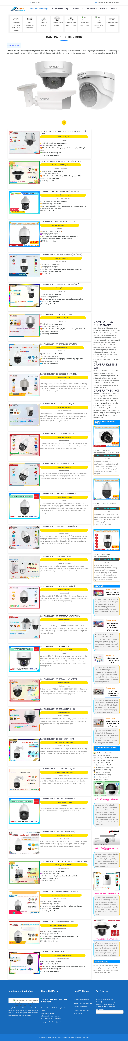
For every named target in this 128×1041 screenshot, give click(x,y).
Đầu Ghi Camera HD (102, 777)
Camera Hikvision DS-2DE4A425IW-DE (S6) (58, 679)
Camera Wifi (90, 9)
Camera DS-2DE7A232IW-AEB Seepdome (57, 921)
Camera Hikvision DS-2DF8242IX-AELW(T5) (58, 344)
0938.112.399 (36, 3)
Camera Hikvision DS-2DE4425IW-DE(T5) (57, 739)
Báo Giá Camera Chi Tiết (102, 328)
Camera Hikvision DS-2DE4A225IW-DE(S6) (58, 709)
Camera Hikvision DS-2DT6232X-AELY (56, 314)
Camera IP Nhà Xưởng (81, 1007)
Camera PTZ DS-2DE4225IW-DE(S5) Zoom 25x (59, 191)
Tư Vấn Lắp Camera (80, 1014)
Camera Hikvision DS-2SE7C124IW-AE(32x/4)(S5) (61, 254)
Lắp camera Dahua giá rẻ (105, 760)
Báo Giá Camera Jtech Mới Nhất (112, 594)
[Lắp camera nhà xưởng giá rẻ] (18, 11)
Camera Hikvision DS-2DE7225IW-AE (55, 556)
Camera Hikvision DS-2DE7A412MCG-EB (57, 463)
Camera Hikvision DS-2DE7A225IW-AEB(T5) (58, 526)
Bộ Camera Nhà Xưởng (60, 9)
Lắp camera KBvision (103, 755)
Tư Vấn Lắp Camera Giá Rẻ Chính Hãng (113, 693)
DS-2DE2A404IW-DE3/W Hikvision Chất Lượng (60, 161)
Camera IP (77, 9)
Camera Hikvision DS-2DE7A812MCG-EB (57, 434)
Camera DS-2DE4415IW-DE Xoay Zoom (56, 952)
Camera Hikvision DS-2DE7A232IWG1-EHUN (58, 493)
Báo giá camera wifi (105, 352)
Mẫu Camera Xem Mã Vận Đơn (107, 939)
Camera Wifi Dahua (105, 383)
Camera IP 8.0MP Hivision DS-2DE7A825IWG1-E (59, 221)
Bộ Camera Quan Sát (104, 753)
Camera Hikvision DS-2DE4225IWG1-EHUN (57, 798)
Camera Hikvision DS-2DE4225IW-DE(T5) (57, 831)
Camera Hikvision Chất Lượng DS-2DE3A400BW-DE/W (64, 861)
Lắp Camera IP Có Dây (102, 775)
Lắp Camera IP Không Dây (104, 767)
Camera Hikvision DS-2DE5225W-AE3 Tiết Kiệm (60, 616)
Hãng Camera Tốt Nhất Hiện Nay (113, 660)
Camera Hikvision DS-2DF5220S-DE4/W (57, 404)
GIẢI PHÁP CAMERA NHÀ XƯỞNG (108, 3)
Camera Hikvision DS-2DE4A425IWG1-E (56, 646)
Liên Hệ (112, 9)
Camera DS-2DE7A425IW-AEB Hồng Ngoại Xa (59, 891)
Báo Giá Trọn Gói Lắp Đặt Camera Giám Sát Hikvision (112, 626)
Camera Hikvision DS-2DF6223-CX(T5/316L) (58, 374)
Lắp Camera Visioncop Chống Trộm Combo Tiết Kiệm (106, 405)
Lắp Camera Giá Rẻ (103, 763)
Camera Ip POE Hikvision (64, 37)
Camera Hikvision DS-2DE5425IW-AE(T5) (57, 586)
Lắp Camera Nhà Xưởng (38, 9)
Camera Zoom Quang (102, 770)
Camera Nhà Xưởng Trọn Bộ (83, 1003)
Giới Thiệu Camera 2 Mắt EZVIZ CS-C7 (106, 800)
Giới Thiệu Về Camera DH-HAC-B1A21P (106, 849)
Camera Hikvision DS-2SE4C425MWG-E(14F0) (59, 284)
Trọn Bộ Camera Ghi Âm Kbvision (105, 393)
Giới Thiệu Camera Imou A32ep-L (107, 893)
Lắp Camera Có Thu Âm (103, 765)
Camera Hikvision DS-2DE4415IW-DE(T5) (57, 769)
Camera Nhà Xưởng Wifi (82, 1010)
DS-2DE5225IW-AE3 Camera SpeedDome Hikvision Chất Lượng (63, 132)
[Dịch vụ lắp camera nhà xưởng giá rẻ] (23, 1002)
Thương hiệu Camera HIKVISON (107, 758)
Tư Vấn (102, 9)
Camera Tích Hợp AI (102, 772)
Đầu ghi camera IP (101, 779)
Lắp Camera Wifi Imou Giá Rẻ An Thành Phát (112, 724)
